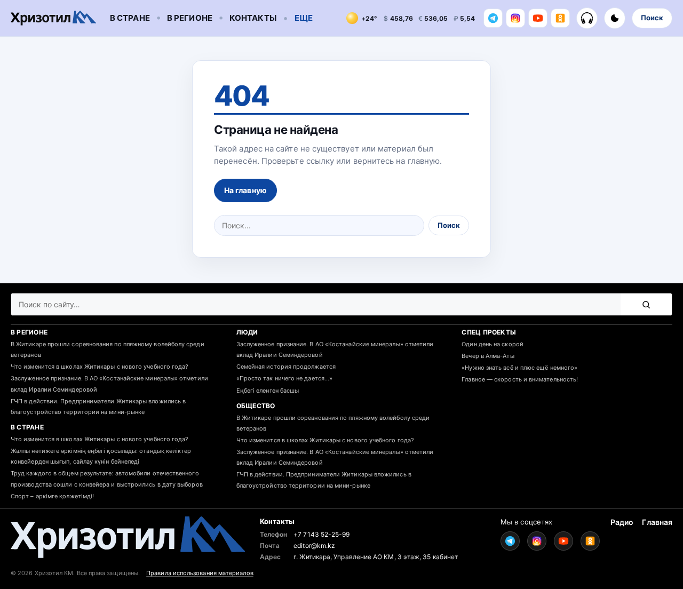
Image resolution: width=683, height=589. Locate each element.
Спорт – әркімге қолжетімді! (52, 496)
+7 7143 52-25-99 (321, 534)
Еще (304, 18)
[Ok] (560, 18)
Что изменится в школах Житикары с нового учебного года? (99, 366)
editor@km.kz (314, 546)
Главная (657, 522)
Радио (621, 522)
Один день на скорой (492, 344)
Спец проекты (489, 332)
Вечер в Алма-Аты (488, 356)
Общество (255, 406)
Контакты (252, 18)
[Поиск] (646, 304)
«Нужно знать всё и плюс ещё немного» (519, 367)
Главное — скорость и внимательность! (520, 379)
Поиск (652, 17)
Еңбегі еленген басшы (267, 390)
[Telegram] (493, 18)
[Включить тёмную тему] (614, 18)
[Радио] (587, 18)
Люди (247, 332)
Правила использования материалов (199, 573)
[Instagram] (515, 18)
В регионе (189, 18)
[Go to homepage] (53, 18)
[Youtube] (537, 18)
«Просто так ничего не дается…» (284, 378)
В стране (130, 18)
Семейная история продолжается (286, 366)
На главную (245, 190)
